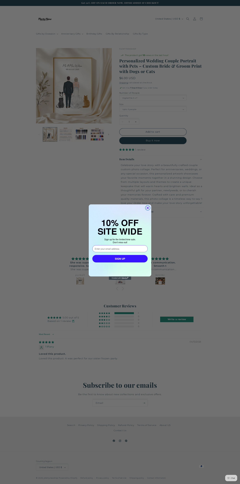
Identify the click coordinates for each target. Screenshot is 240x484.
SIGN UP (120, 258)
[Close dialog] (147, 207)
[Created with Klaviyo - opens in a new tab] (120, 278)
